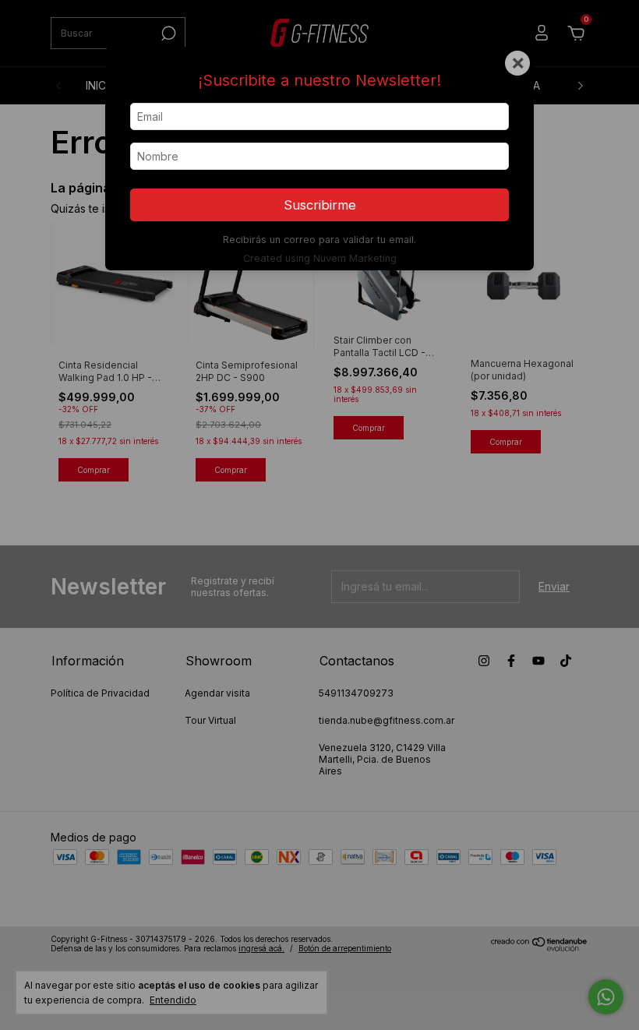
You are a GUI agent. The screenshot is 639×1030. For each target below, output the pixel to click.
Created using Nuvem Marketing (320, 258)
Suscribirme (320, 205)
